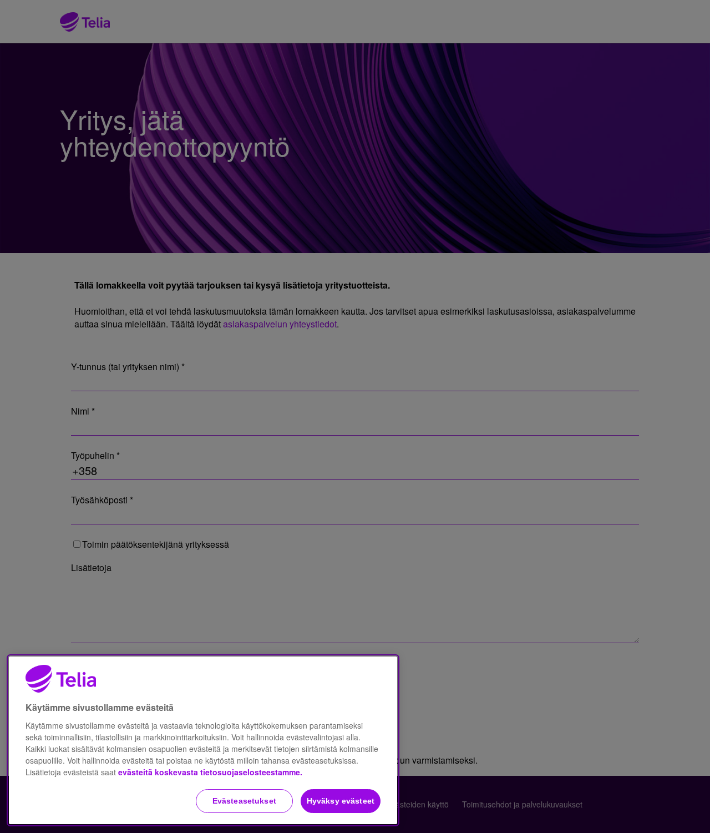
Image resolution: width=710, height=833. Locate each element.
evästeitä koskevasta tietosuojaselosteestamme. (210, 772)
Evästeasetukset (244, 800)
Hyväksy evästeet (340, 800)
